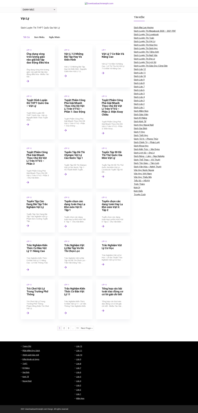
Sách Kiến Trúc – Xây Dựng (147, 149)
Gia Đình (25, 372)
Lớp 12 (79, 346)
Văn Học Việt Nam (143, 173)
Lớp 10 (79, 355)
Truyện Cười (140, 194)
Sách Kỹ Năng (140, 118)
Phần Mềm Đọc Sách (31, 351)
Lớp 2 (78, 390)
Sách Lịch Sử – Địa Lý (144, 152)
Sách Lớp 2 (139, 104)
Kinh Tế (25, 377)
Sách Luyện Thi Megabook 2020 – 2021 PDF (155, 31)
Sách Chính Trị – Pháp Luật (147, 142)
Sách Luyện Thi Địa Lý (144, 59)
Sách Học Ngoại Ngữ (144, 125)
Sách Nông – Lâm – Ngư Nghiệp (149, 156)
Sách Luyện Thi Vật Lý (144, 41)
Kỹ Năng (26, 368)
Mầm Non (80, 398)
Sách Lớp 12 (140, 69)
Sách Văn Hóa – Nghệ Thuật (147, 166)
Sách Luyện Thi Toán (144, 38)
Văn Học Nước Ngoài (144, 170)
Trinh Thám (139, 184)
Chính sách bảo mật (30, 355)
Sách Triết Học (141, 135)
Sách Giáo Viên (141, 114)
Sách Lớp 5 (139, 93)
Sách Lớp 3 (139, 100)
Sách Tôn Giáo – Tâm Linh (146, 163)
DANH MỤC (28, 9)
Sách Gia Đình (140, 128)
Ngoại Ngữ (27, 381)
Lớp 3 (78, 385)
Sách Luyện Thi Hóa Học (146, 45)
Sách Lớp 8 (139, 83)
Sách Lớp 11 (140, 72)
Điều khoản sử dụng (30, 359)
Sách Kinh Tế (140, 121)
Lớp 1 (78, 394)
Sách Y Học (139, 132)
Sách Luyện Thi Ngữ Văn (145, 55)
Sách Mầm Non (141, 111)
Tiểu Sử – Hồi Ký (142, 180)
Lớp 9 (78, 359)
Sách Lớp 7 (139, 86)
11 (77, 328)
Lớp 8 (78, 364)
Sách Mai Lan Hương (144, 27)
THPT (24, 364)
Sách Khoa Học (141, 146)
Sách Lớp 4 (139, 97)
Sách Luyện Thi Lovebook (146, 34)
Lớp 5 (78, 377)
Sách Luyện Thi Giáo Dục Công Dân (151, 66)
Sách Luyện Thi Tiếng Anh (146, 52)
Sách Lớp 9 (139, 79)
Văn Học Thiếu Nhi (143, 177)
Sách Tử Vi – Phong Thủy (146, 139)
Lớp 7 (78, 368)
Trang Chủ (26, 346)
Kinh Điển (138, 191)
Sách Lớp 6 (139, 90)
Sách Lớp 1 (139, 107)
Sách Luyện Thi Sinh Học (146, 48)
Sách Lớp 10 (140, 76)
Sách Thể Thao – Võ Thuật (147, 159)
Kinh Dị (137, 187)
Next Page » (86, 328)
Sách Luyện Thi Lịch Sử (145, 62)
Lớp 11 (79, 351)
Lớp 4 (78, 381)
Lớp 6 (78, 372)
